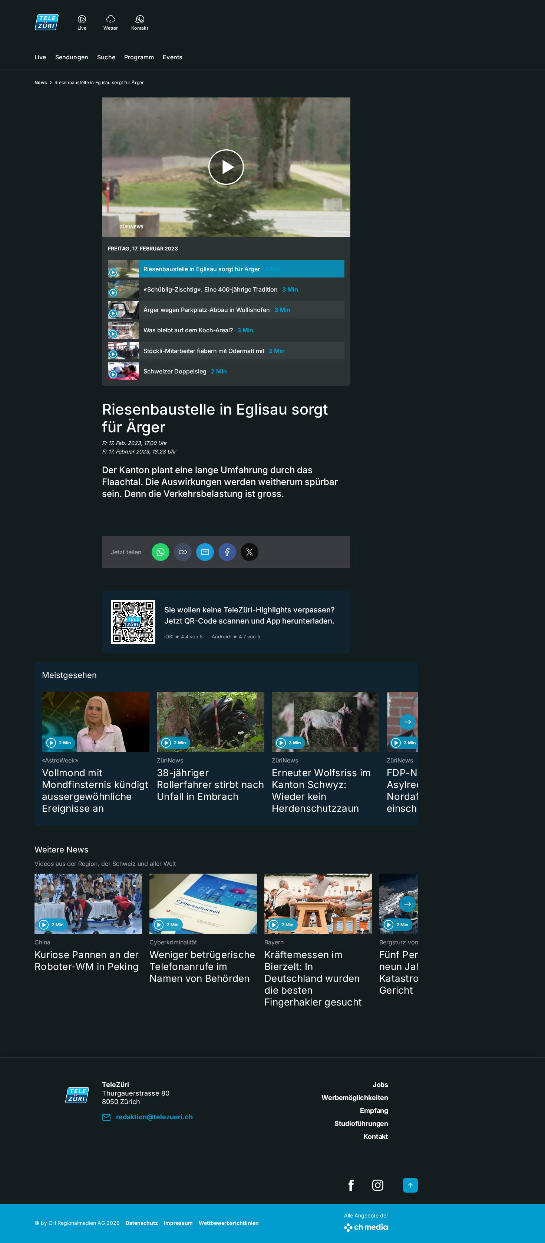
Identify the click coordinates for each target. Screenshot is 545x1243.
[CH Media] (366, 1226)
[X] (249, 552)
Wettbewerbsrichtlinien (229, 1223)
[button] (183, 552)
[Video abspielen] (226, 167)
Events (172, 57)
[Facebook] (227, 552)
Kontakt (375, 1136)
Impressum (178, 1223)
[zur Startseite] (47, 22)
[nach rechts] (408, 722)
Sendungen (71, 57)
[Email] (205, 552)
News (40, 82)
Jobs (380, 1085)
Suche (106, 57)
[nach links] (44, 722)
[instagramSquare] (377, 1185)
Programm (139, 57)
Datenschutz (142, 1223)
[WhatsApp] (160, 552)
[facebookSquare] (351, 1185)
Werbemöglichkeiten (354, 1097)
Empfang (374, 1110)
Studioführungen (361, 1123)
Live (40, 57)
